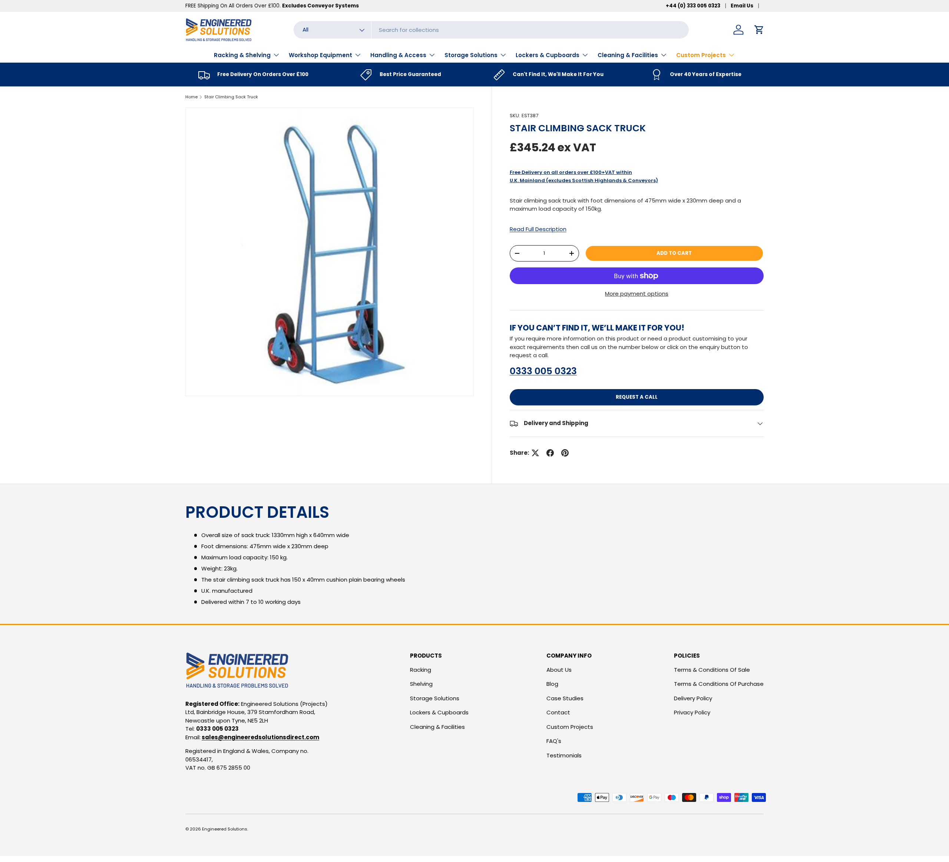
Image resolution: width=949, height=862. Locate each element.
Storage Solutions (470, 55)
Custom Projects (701, 55)
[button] (759, 30)
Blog (552, 684)
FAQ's (553, 741)
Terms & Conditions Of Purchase (719, 684)
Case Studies (564, 698)
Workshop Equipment (320, 55)
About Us (559, 670)
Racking (420, 670)
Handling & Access (398, 55)
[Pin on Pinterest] (565, 452)
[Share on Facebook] (550, 452)
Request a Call (637, 397)
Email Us (742, 5)
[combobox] (491, 30)
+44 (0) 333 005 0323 (693, 5)
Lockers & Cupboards (547, 55)
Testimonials (564, 755)
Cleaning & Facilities (628, 55)
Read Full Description (538, 229)
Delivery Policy (693, 698)
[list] (329, 252)
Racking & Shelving (242, 55)
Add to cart (674, 253)
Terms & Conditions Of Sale (712, 670)
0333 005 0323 (543, 371)
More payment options (636, 293)
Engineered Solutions (224, 829)
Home (191, 97)
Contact (558, 712)
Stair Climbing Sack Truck (231, 97)
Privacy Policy (692, 712)
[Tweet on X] (535, 452)
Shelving (421, 684)
